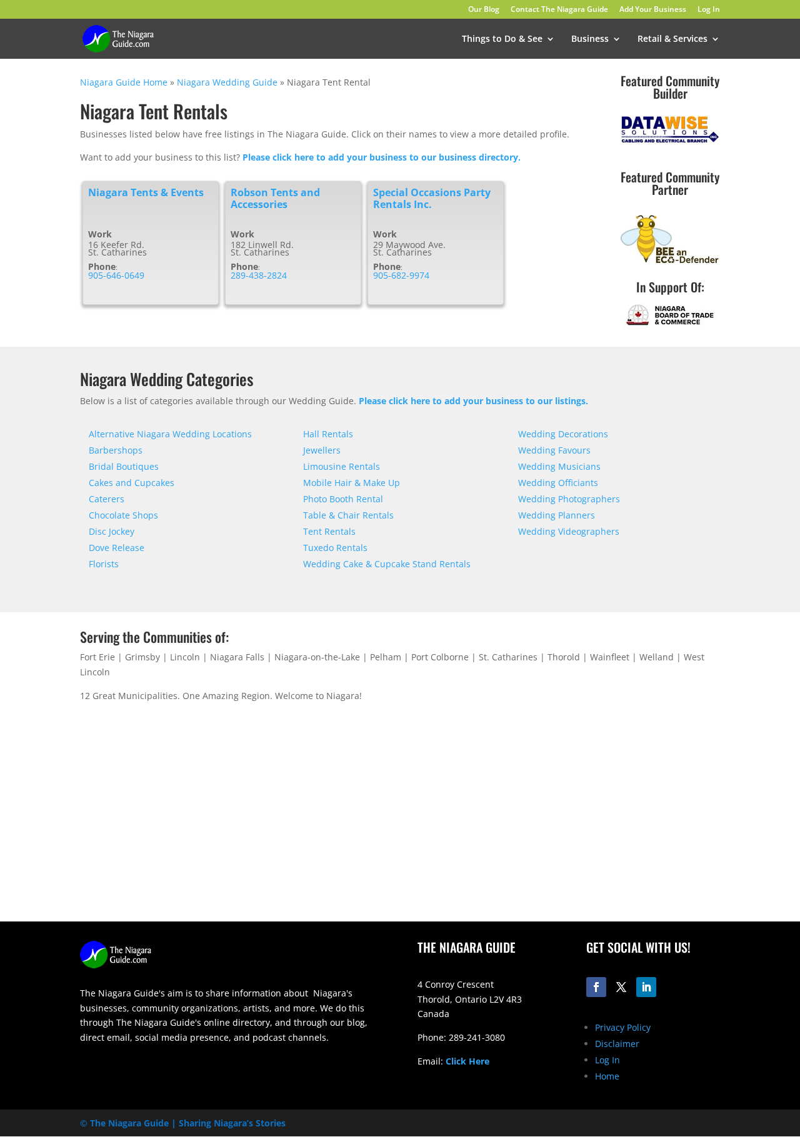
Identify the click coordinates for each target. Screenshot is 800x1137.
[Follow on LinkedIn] (646, 987)
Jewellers (322, 450)
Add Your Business (652, 10)
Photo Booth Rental (343, 499)
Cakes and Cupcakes (131, 483)
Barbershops (115, 450)
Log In (709, 10)
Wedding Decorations (563, 434)
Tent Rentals (329, 531)
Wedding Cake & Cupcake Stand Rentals (387, 564)
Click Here (467, 1061)
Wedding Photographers (569, 499)
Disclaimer (617, 1044)
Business (590, 39)
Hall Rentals (328, 434)
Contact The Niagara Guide (559, 10)
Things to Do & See (502, 39)
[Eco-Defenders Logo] (670, 264)
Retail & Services (673, 39)
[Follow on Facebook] (596, 987)
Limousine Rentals (341, 466)
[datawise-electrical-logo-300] (670, 142)
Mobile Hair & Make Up (351, 483)
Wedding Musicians (559, 466)
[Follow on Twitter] (621, 987)
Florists (104, 564)
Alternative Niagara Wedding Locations (170, 434)
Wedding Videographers (568, 531)
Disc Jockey (111, 531)
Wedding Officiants (558, 483)
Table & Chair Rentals (348, 515)
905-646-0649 (116, 275)
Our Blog (483, 10)
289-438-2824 (259, 275)
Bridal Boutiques (124, 466)
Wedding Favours (554, 450)
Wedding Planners (556, 515)
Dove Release (116, 548)
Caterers (106, 499)
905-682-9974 (401, 275)
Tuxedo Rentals (335, 548)
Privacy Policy (623, 1027)
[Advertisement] (569, 823)
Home (607, 1076)
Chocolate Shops (123, 515)
